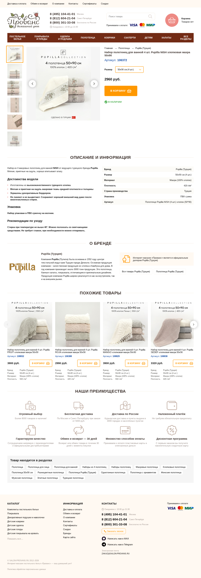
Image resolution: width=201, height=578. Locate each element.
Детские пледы (15, 529)
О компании (58, 3)
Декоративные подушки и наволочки (25, 517)
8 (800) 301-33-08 (62, 22)
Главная (108, 48)
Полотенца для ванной (65, 467)
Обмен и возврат (39, 3)
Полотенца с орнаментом (143, 472)
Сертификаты (90, 3)
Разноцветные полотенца (51, 472)
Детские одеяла (15, 525)
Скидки (104, 3)
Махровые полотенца (147, 467)
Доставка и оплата (16, 3)
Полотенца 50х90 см (22, 472)
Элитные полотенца (47, 478)
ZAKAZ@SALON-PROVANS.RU (115, 554)
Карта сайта (69, 537)
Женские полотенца (171, 472)
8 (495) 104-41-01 (62, 14)
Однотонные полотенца (113, 472)
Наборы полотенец (121, 467)
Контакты (73, 3)
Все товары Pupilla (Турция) (136, 271)
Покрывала (13, 513)
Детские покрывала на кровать (23, 533)
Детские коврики (15, 521)
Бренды (67, 533)
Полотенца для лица (38, 467)
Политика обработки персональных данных (26, 569)
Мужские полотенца (22, 478)
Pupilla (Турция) (143, 48)
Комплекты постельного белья (23, 509)
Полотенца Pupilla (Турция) (169, 271)
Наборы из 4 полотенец (94, 467)
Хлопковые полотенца (174, 467)
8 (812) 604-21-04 (62, 18)
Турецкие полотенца (73, 478)
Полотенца (124, 48)
